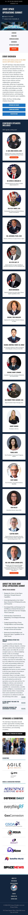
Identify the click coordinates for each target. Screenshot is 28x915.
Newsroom (14, 42)
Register (14, 49)
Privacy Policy (14, 907)
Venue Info (14, 36)
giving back (14, 899)
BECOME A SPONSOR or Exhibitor (14, 734)
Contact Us (14, 3)
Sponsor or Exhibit (14, 45)
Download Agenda (14, 39)
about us (14, 878)
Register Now (14, 114)
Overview (14, 33)
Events (14, 894)
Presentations (14, 883)
